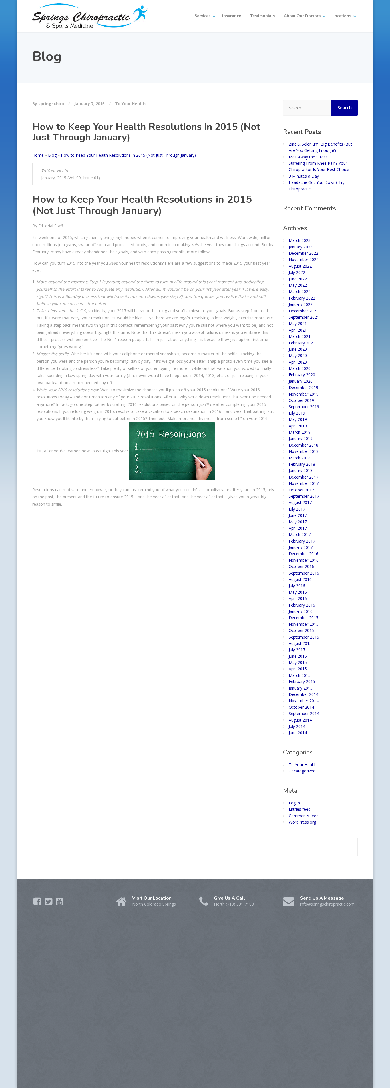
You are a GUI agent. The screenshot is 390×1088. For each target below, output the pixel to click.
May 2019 (298, 419)
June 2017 (298, 515)
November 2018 (304, 451)
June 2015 (298, 656)
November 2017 (304, 483)
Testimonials (262, 16)
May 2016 (298, 592)
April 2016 (298, 598)
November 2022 (304, 259)
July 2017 (297, 509)
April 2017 (298, 528)
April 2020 (298, 362)
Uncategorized (302, 771)
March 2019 (300, 432)
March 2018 (300, 458)
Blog (52, 155)
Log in (294, 803)
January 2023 (301, 247)
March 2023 (300, 240)
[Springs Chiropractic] (90, 16)
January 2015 (301, 688)
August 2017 (300, 502)
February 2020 (302, 374)
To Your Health (130, 103)
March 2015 (300, 675)
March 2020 (300, 368)
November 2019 (304, 394)
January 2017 (301, 547)
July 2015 (297, 649)
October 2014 (301, 707)
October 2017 (301, 490)
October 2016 (301, 566)
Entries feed (300, 809)
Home (38, 155)
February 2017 (302, 541)
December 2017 (303, 477)
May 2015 (298, 662)
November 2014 (304, 700)
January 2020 (301, 381)
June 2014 (298, 732)
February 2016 (302, 605)
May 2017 (298, 521)
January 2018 (301, 470)
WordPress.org (302, 822)
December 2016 (303, 553)
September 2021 (304, 317)
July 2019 (297, 413)
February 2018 (302, 464)
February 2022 (302, 298)
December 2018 (303, 445)
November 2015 (304, 624)
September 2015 (304, 637)
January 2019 (301, 438)
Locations (341, 16)
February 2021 (302, 343)
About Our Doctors (302, 16)
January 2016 (301, 611)
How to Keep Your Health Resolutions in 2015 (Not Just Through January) (128, 155)
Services (202, 16)
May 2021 (298, 323)
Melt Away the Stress (308, 157)
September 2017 (304, 496)
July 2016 (297, 585)
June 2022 (298, 279)
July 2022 (297, 272)
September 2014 (304, 713)
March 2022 (300, 291)
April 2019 (298, 426)
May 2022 (298, 285)
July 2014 (297, 726)
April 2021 (298, 330)
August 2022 (300, 266)
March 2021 (300, 336)
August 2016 (300, 579)
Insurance (231, 16)
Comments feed (304, 815)
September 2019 (304, 406)
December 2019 (303, 387)
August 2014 (300, 720)
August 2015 (300, 643)
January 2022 (301, 304)
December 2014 (303, 694)
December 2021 (303, 311)
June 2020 (298, 349)
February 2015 (302, 681)
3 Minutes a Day (304, 176)
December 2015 (303, 617)
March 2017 (300, 534)
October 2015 (301, 630)
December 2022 (303, 253)
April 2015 (298, 668)
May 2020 (298, 355)
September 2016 (304, 573)
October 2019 (301, 400)
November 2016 (304, 560)
